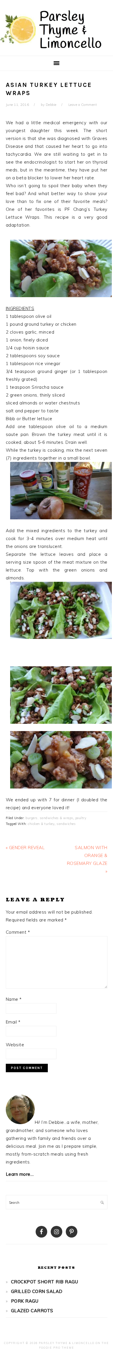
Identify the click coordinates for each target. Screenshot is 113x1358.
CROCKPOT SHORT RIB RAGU (44, 1282)
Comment (18, 932)
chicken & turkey (41, 824)
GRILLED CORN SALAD (37, 1291)
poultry (81, 818)
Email (13, 1022)
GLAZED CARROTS (32, 1310)
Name (14, 999)
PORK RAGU (25, 1301)
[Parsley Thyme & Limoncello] (50, 49)
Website (15, 1044)
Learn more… (20, 1174)
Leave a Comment (82, 105)
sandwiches (66, 824)
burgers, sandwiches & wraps (49, 818)
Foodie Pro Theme (56, 1347)
